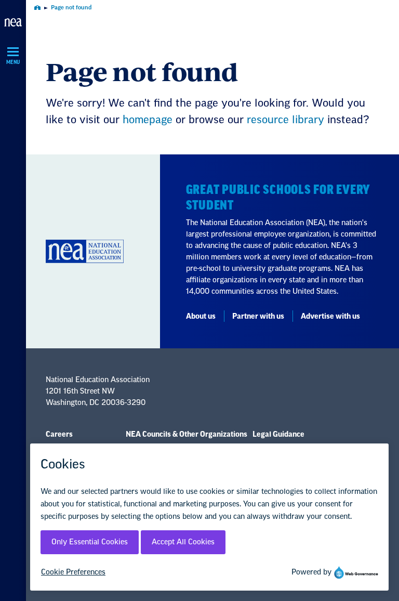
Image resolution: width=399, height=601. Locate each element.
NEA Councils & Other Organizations (186, 434)
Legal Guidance (278, 434)
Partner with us (258, 316)
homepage (147, 120)
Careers (59, 434)
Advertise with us (330, 316)
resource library (285, 120)
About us (201, 316)
